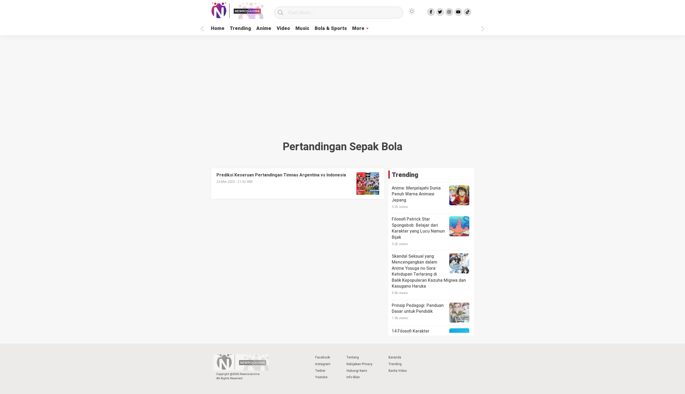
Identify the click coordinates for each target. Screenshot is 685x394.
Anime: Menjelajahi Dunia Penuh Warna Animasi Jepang (416, 194)
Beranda (395, 357)
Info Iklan (353, 377)
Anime (263, 28)
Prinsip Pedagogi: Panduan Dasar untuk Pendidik (418, 308)
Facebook (322, 357)
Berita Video (398, 370)
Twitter (320, 370)
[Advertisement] (342, 86)
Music (302, 28)
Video (283, 28)
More (358, 28)
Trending (240, 28)
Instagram (322, 364)
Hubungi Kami (357, 370)
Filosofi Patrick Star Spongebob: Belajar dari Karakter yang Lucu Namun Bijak (418, 228)
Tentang (353, 357)
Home (217, 28)
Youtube (321, 377)
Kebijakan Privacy (359, 364)
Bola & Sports (331, 28)
